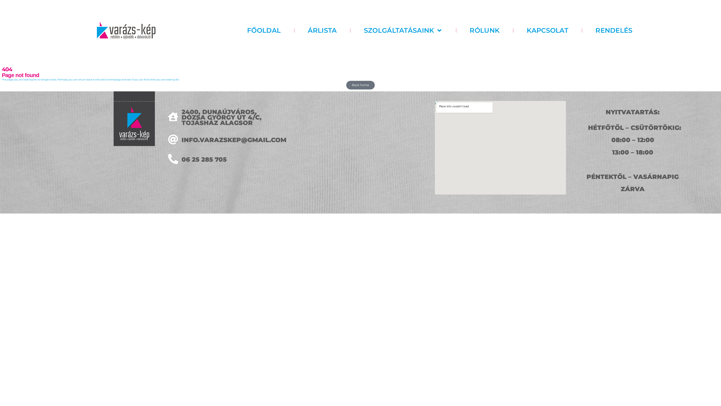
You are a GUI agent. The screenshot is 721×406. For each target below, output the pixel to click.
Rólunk (485, 30)
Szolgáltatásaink (399, 30)
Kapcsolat (547, 30)
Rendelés (613, 30)
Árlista (322, 30)
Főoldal (264, 30)
